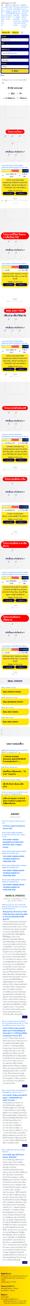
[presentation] (14, 198)
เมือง (2, 43)
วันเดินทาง (21, 193)
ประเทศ (3, 36)
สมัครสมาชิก (6, 32)
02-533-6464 (5, 1297)
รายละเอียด (8, 193)
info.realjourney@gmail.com (10, 1299)
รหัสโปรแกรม (5, 50)
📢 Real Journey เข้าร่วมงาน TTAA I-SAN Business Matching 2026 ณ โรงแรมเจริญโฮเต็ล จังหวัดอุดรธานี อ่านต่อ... (25, 16)
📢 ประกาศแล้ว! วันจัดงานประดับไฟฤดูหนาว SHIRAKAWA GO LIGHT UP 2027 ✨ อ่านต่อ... (9, 12)
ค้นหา (16, 71)
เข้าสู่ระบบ (15, 32)
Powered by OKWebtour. (18, 1303)
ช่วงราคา (4, 63)
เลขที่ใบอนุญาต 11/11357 (8, 1282)
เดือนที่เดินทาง (5, 57)
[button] (2, 201)
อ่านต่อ (25, 1017)
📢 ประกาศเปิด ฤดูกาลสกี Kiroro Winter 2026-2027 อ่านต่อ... (3, 15)
